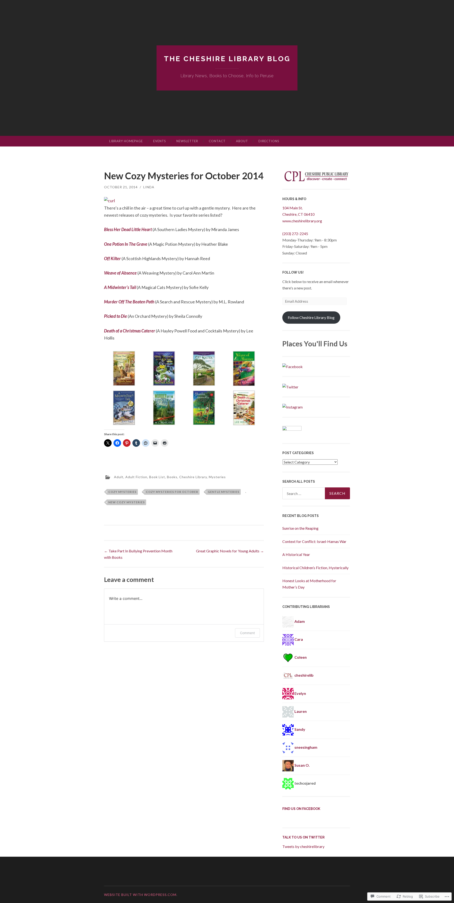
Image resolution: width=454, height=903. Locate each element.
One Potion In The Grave (126, 244)
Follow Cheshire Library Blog (311, 317)
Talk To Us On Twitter (303, 837)
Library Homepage (126, 141)
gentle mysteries (223, 492)
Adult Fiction (136, 477)
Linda (148, 187)
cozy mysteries (122, 492)
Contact (217, 141)
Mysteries (217, 477)
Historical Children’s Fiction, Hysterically (315, 567)
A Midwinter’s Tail (120, 287)
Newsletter (187, 141)
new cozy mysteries (126, 502)
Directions (268, 141)
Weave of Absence (120, 272)
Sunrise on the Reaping (300, 528)
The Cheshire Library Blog (227, 59)
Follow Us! (293, 272)
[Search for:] (316, 493)
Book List (157, 477)
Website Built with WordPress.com (140, 895)
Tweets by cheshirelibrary (303, 846)
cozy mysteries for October (172, 492)
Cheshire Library (193, 477)
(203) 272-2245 (295, 233)
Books (172, 477)
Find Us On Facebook (301, 809)
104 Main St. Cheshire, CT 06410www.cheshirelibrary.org (302, 214)
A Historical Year (296, 554)
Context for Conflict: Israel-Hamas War (314, 541)
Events (159, 141)
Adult (118, 477)
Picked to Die (116, 316)
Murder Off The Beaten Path (129, 301)
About (242, 141)
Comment (247, 633)
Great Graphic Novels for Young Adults (230, 551)
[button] (124, 369)
